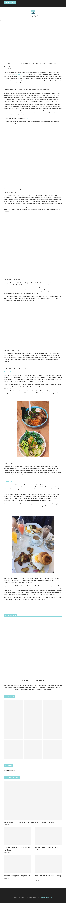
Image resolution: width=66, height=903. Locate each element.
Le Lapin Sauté (55, 287)
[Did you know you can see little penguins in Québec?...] (53, 710)
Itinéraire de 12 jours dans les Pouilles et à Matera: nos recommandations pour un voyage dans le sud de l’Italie (48, 877)
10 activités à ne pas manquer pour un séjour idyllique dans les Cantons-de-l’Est (46, 848)
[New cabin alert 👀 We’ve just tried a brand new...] (13, 710)
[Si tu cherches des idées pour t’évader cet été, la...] (53, 750)
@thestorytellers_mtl (9, 770)
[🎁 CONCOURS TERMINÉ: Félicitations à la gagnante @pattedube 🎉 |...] (33, 750)
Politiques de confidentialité (45, 897)
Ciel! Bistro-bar (8, 481)
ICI (27, 118)
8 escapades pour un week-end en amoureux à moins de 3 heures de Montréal (29, 822)
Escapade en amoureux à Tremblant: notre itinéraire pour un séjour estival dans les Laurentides (17, 876)
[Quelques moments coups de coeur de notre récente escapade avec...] (33, 730)
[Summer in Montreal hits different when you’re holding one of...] (53, 730)
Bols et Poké (8, 372)
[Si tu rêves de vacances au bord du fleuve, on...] (13, 750)
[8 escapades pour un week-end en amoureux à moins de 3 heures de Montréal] (33, 800)
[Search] (65, 20)
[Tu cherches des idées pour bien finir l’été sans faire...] (33, 710)
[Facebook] (34, 5)
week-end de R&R (18, 74)
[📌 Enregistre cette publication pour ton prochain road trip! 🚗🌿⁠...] (13, 730)
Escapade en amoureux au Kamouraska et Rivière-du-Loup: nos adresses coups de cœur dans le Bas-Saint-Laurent (17, 849)
